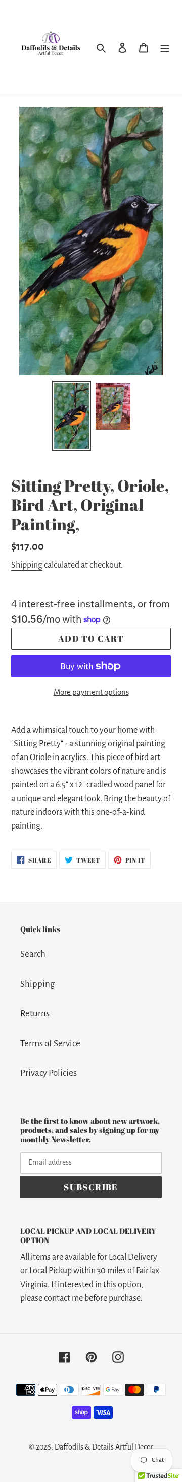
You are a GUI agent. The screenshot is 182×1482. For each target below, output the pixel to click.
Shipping (26, 565)
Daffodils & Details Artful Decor (104, 1447)
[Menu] (164, 47)
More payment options (91, 691)
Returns (35, 1013)
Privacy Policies (48, 1073)
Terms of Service (50, 1043)
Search (33, 954)
